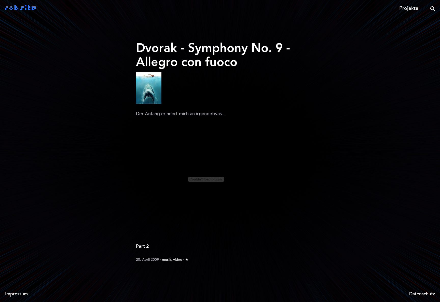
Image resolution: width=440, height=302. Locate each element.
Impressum (16, 294)
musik (166, 260)
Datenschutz (422, 294)
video (177, 260)
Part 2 (142, 246)
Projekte (408, 8)
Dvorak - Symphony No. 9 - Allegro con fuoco (213, 56)
